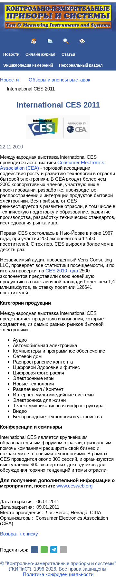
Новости (11, 54)
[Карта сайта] (82, 41)
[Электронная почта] (63, 549)
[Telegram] (53, 549)
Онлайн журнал (40, 54)
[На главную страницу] (34, 41)
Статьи (68, 54)
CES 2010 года (61, 270)
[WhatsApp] (44, 549)
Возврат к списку (19, 533)
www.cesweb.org (74, 485)
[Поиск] (66, 41)
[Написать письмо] (50, 41)
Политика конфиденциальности (58, 574)
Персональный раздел (81, 65)
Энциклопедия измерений (28, 65)
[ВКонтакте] (34, 549)
